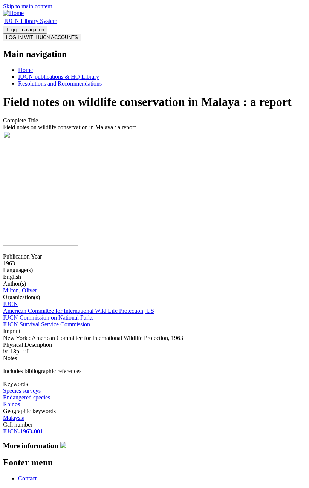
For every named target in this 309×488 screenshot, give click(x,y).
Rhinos (11, 404)
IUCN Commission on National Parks (48, 317)
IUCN (10, 304)
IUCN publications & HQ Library (58, 76)
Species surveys (22, 390)
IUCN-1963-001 (23, 431)
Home (25, 70)
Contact (27, 478)
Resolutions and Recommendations (60, 83)
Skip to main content (27, 6)
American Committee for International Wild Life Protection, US (78, 310)
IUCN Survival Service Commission (46, 324)
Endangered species (26, 397)
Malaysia (13, 418)
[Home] (13, 13)
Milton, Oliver (20, 290)
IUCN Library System (30, 21)
